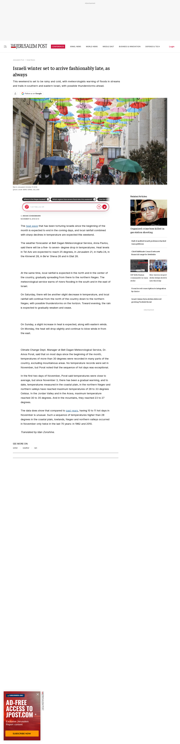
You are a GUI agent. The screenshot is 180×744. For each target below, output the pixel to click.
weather (26, 448)
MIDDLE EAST (108, 47)
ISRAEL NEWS (75, 47)
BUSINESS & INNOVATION (129, 47)
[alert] (22, 715)
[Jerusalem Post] (27, 46)
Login (171, 46)
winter (15, 448)
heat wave (32, 225)
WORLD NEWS (92, 47)
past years (72, 410)
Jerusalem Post (18, 60)
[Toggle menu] (5, 46)
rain (35, 448)
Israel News (31, 60)
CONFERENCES (58, 47)
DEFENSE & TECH (152, 47)
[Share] (15, 93)
